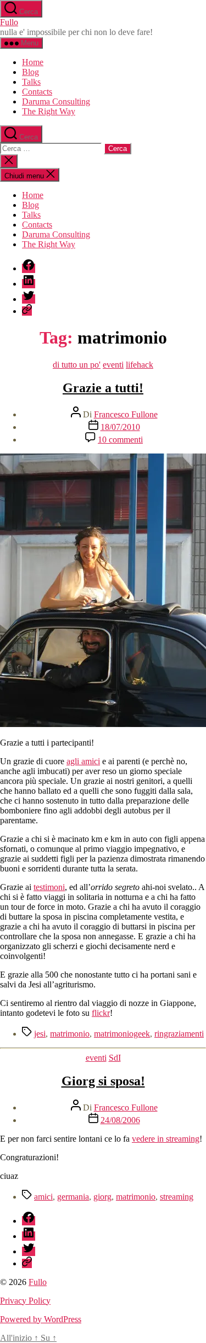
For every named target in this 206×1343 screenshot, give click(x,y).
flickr (101, 1013)
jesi (40, 1033)
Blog (30, 72)
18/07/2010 (120, 427)
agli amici (83, 761)
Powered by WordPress (40, 1319)
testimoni (49, 887)
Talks (31, 81)
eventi (113, 364)
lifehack (139, 364)
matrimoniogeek (122, 1033)
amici (43, 1196)
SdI (115, 1057)
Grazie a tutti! (103, 388)
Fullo (9, 22)
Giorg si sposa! (103, 1081)
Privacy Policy (25, 1300)
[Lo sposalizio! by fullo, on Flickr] (103, 724)
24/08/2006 (120, 1120)
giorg (102, 1196)
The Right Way (48, 111)
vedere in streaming (165, 1138)
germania (73, 1196)
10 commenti (120, 439)
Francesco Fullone (126, 414)
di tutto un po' (77, 364)
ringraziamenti (179, 1033)
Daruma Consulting (56, 101)
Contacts (37, 91)
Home (32, 62)
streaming (176, 1196)
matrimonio (70, 1033)
